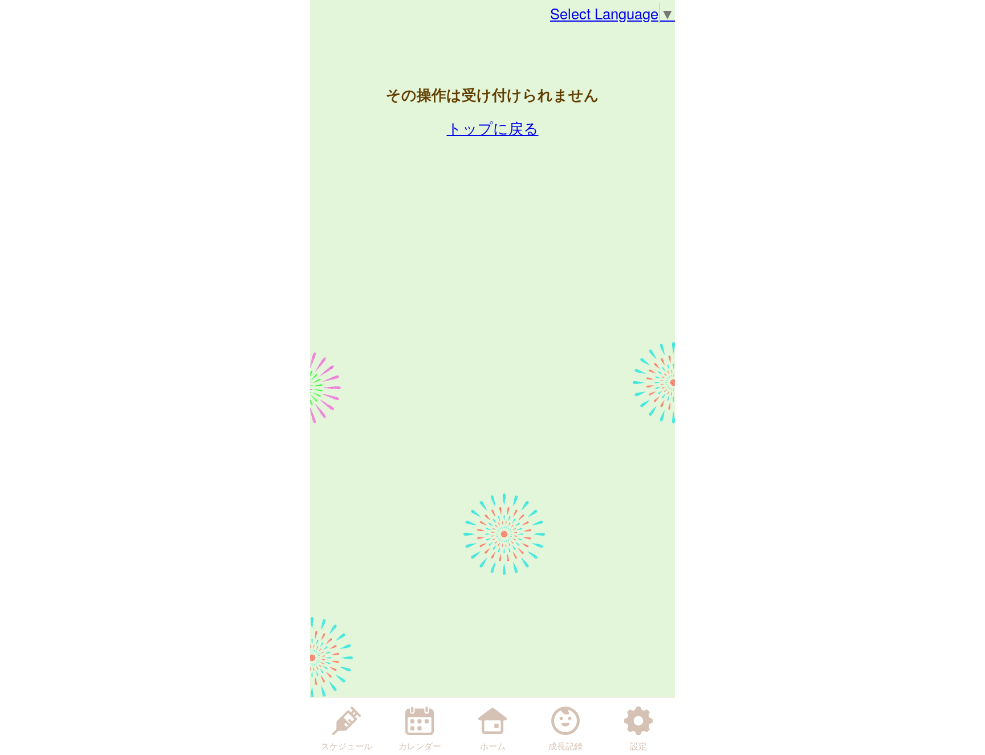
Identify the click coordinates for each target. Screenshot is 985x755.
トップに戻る (493, 127)
